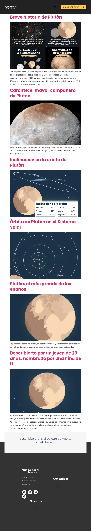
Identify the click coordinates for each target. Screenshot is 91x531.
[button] (55, 7)
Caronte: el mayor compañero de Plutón (43, 93)
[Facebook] (24, 492)
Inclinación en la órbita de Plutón (38, 162)
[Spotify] (24, 496)
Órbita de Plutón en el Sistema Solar (43, 224)
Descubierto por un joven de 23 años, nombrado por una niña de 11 (45, 358)
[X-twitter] (30, 492)
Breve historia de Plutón (36, 17)
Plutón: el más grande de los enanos (40, 286)
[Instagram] (36, 492)
